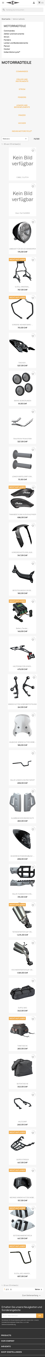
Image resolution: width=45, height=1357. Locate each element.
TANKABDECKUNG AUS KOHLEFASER (22, 514)
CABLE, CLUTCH (22, 177)
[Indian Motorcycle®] (22, 128)
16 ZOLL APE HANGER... (22, 1273)
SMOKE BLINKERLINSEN (22, 401)
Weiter (39, 1289)
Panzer (7, 46)
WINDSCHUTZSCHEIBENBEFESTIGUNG (22, 704)
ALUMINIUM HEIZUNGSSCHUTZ (22, 818)
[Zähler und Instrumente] (22, 76)
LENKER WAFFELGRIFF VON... (22, 476)
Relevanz (15, 138)
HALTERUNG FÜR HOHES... (22, 666)
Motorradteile (15, 26)
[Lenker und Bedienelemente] (22, 102)
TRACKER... (22, 363)
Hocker (7, 49)
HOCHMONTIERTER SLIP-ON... (22, 970)
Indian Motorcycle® (12, 52)
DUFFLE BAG (22, 1008)
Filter (36, 139)
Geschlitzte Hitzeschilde (22, 439)
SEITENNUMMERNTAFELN (22, 1236)
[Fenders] (22, 94)
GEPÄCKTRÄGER (22, 1160)
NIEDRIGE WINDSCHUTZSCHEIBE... (22, 1197)
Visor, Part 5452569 (22, 213)
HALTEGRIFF (22, 1122)
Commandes (9, 31)
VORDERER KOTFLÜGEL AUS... (22, 552)
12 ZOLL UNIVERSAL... (22, 287)
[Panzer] (22, 112)
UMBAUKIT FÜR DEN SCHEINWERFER (22, 249)
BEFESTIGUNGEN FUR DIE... (22, 590)
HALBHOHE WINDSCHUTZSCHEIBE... (22, 742)
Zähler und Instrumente (14, 34)
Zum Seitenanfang (31, 1295)
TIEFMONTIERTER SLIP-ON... (22, 932)
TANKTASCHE (22, 1046)
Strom (6, 37)
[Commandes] (22, 68)
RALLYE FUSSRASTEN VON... (22, 894)
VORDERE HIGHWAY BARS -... (22, 325)
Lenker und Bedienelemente (16, 43)
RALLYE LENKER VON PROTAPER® (22, 780)
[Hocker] (22, 120)
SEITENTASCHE (22, 1084)
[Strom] (22, 86)
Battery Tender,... (22, 628)
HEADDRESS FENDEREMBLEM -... (22, 856)
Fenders (7, 40)
